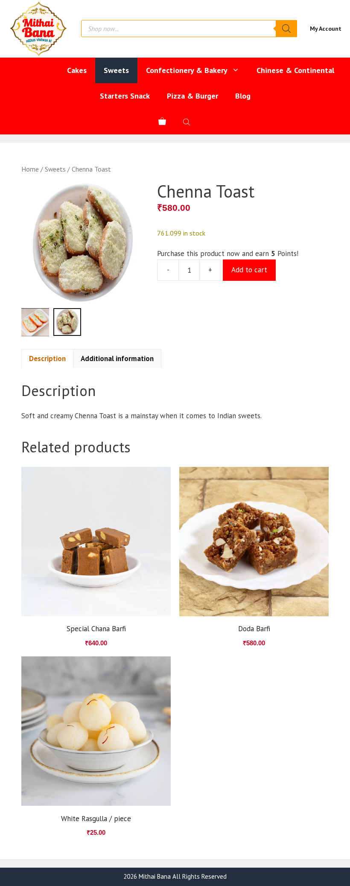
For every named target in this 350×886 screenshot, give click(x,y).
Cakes (77, 70)
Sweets (116, 70)
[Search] (286, 28)
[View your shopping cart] (162, 121)
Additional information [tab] (117, 358)
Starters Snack (125, 96)
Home (30, 169)
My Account (325, 28)
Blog (243, 96)
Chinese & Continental (295, 70)
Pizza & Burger (192, 96)
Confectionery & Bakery (187, 70)
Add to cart (249, 269)
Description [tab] (47, 358)
